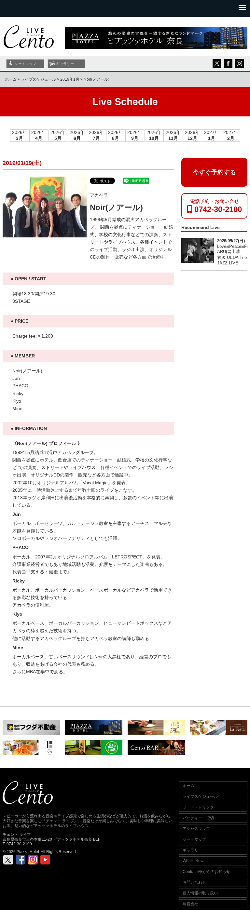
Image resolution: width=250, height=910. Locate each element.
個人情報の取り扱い (200, 893)
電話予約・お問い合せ (216, 206)
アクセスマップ (196, 829)
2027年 (211, 135)
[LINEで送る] (136, 180)
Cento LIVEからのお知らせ (206, 872)
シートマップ (25, 64)
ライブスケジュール (200, 796)
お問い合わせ (194, 882)
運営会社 (190, 904)
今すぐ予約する (214, 172)
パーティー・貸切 (198, 818)
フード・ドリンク (198, 807)
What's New (193, 861)
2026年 (19, 135)
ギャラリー (65, 64)
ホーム (11, 79)
